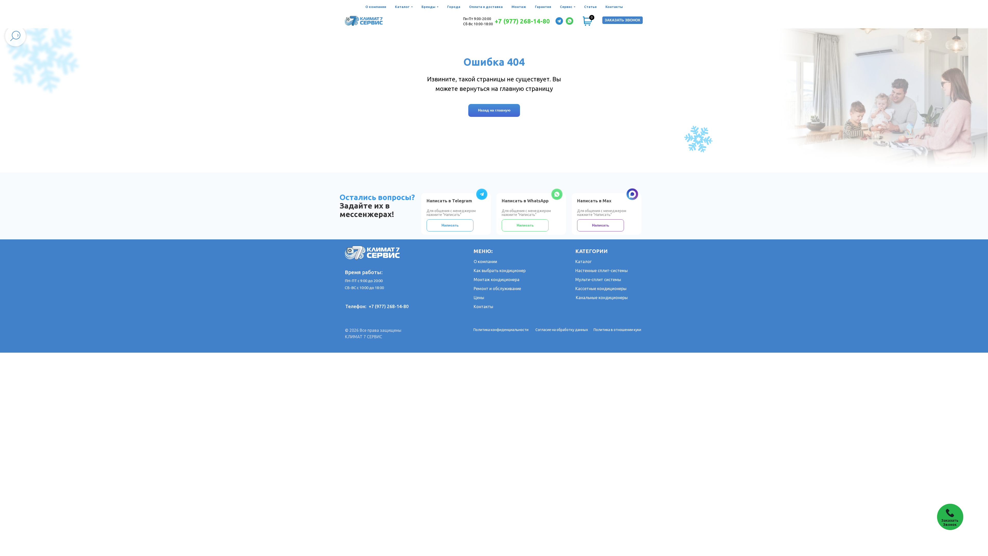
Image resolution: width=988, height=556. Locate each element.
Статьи (590, 6)
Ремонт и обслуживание (497, 288)
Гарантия (543, 6)
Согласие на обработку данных (561, 330)
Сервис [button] (566, 6)
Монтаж (518, 6)
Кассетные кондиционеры (601, 288)
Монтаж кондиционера (496, 279)
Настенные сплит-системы (601, 270)
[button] (622, 20)
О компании (375, 6)
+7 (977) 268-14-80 (522, 21)
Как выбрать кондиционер (500, 270)
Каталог (583, 261)
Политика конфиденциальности (500, 330)
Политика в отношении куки (617, 330)
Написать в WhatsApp (525, 200)
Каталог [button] (402, 6)
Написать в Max (594, 200)
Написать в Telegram (449, 200)
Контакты (614, 6)
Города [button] (453, 6)
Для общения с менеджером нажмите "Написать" (526, 213)
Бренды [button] (428, 6)
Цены (479, 297)
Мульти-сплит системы (598, 279)
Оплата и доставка (486, 6)
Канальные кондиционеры (602, 297)
